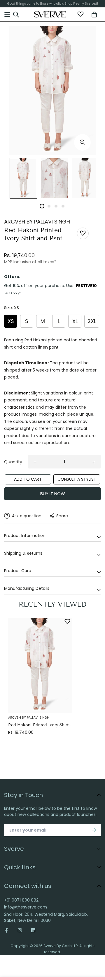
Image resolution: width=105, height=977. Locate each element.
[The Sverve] (50, 14)
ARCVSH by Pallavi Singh (37, 221)
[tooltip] (82, 142)
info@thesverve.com (25, 907)
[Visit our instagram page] (20, 930)
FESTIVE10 (86, 286)
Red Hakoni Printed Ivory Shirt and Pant (40, 724)
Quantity (13, 462)
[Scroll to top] (95, 942)
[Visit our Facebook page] (8, 930)
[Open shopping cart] (94, 14)
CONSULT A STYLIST (76, 479)
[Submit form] (94, 830)
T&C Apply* (12, 293)
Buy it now (52, 494)
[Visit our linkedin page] (33, 930)
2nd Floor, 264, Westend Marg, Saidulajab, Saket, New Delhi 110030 (46, 917)
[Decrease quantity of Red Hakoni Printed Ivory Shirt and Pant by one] (35, 462)
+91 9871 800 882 (21, 900)
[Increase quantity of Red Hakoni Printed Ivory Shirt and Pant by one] (94, 462)
